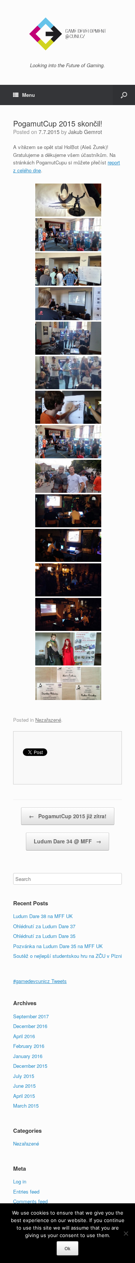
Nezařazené (48, 719)
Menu (28, 94)
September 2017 (31, 1016)
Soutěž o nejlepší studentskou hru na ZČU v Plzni (67, 955)
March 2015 (26, 1105)
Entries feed (26, 1191)
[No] (125, 1233)
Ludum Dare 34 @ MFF (67, 841)
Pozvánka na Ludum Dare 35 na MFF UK (58, 946)
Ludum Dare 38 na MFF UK (43, 916)
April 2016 (24, 1036)
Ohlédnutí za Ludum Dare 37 (44, 926)
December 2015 (30, 1065)
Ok (67, 1248)
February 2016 (28, 1045)
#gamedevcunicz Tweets (40, 981)
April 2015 (24, 1095)
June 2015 (24, 1085)
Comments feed (30, 1201)
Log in (19, 1181)
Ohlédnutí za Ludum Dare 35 (44, 935)
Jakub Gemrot (85, 131)
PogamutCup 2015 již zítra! (67, 816)
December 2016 (30, 1026)
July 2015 (23, 1075)
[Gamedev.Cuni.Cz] (67, 34)
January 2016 (27, 1056)
